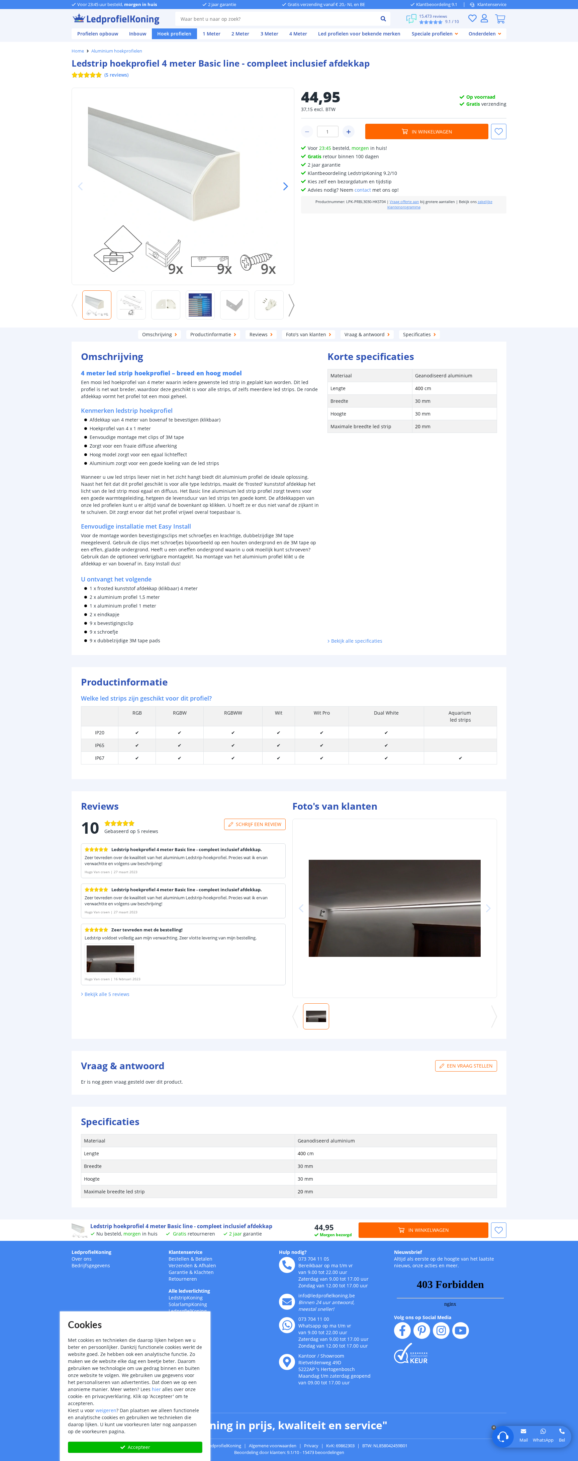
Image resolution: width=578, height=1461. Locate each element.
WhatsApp (543, 1440)
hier (156, 1389)
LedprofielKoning (91, 1252)
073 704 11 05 (313, 1259)
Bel (562, 1440)
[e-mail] (287, 1302)
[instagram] (441, 1330)
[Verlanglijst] (472, 18)
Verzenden (181, 1265)
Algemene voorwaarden (272, 1446)
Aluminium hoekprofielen (116, 51)
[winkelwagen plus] (349, 131)
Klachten (204, 1272)
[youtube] (460, 1330)
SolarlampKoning (188, 1304)
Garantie (178, 1272)
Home (78, 51)
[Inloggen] (484, 18)
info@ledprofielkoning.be (326, 1295)
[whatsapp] (287, 1325)
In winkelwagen (432, 131)
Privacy (311, 1446)
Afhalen (207, 1265)
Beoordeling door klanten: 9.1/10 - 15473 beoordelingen (289, 1452)
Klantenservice (491, 4)
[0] (500, 18)
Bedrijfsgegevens (91, 1265)
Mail (523, 1440)
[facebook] (402, 1330)
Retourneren (183, 1279)
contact (363, 190)
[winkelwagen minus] (307, 131)
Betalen (203, 1259)
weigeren (106, 1410)
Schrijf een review (258, 824)
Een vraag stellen (470, 1066)
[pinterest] (421, 1330)
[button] (283, 186)
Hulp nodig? (293, 1252)
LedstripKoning (186, 1297)
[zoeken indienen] (383, 19)
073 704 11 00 (313, 1319)
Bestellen (179, 1259)
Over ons (82, 1259)
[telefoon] (287, 1265)
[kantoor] (287, 1362)
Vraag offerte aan (404, 201)
